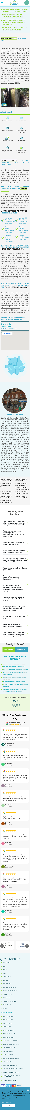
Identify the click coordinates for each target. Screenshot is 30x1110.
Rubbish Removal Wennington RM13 (6, 480)
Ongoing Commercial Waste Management (11, 1076)
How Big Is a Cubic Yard (10, 990)
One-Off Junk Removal (9, 1080)
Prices (5, 969)
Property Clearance (9, 1033)
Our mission (6, 962)
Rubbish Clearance (9, 1016)
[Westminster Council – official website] (23, 945)
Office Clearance (7, 131)
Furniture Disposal (7, 141)
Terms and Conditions (9, 1001)
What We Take (7, 983)
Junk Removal (7, 1026)
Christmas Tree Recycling (21, 151)
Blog (4, 966)
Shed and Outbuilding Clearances (13, 1068)
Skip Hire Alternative (9, 987)
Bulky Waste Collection (10, 1065)
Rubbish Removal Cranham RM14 (6, 492)
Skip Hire (5, 980)
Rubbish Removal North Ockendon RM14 (6, 485)
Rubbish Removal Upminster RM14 (21, 484)
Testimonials (7, 976)
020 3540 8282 (20, 207)
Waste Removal (7, 121)
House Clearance (21, 121)
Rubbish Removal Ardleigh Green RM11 (22, 492)
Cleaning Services (15, 700)
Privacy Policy (7, 994)
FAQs (4, 973)
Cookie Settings (6, 1102)
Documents (6, 997)
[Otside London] (15, 378)
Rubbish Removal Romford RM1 (21, 480)
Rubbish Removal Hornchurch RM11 (21, 497)
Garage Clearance (7, 151)
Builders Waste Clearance (21, 131)
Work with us (7, 1004)
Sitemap (5, 1008)
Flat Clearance (7, 1061)
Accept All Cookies (9, 1106)
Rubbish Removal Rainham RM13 (6, 497)
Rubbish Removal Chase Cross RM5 (6, 501)
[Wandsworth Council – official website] (7, 945)
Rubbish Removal (8, 1019)
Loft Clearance (21, 141)
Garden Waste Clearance (11, 1040)
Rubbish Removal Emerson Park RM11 (22, 488)
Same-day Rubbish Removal (11, 1072)
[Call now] (26, 3)
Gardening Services (16, 705)
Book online (8, 649)
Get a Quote (21, 649)
